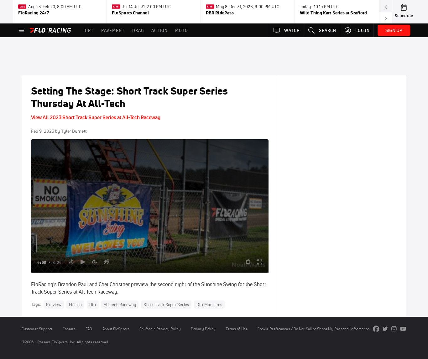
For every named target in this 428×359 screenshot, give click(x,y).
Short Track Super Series (166, 304)
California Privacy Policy (160, 328)
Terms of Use (237, 328)
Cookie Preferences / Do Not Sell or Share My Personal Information (314, 328)
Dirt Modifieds (209, 304)
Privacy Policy (203, 328)
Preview (53, 304)
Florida (75, 304)
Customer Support (37, 328)
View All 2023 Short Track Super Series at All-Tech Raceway (95, 117)
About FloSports (115, 328)
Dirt (92, 304)
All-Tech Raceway (120, 304)
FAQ (89, 328)
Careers (69, 328)
